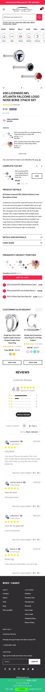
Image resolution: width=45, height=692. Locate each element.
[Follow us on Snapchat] (32, 669)
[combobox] (30, 432)
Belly (20, 29)
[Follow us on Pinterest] (19, 669)
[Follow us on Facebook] (5, 669)
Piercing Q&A (7, 610)
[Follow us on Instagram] (14, 669)
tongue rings (7, 24)
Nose (3, 29)
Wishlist (28, 594)
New (43, 29)
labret (33, 22)
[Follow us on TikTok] (28, 669)
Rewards (28, 606)
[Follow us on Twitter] (9, 669)
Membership (29, 602)
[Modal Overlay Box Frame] (22, 685)
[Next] (41, 88)
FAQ (4, 602)
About (5, 598)
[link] (10, 354)
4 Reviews (16, 105)
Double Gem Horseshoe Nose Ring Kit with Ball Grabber (33, 337)
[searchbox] (13, 426)
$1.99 (28, 29)
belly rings (26, 22)
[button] (37, 309)
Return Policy (29, 623)
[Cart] (41, 9)
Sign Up (34, 662)
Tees (35, 29)
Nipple (12, 29)
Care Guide (29, 614)
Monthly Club (29, 598)
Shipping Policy (30, 618)
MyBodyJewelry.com (22, 677)
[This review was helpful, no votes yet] (33, 473)
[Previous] (4, 88)
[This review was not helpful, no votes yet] (38, 473)
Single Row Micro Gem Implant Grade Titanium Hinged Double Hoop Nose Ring (12, 339)
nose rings (18, 22)
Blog (4, 606)
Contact (6, 594)
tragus (14, 24)
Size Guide (29, 610)
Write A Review (23, 414)
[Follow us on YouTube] (23, 669)
